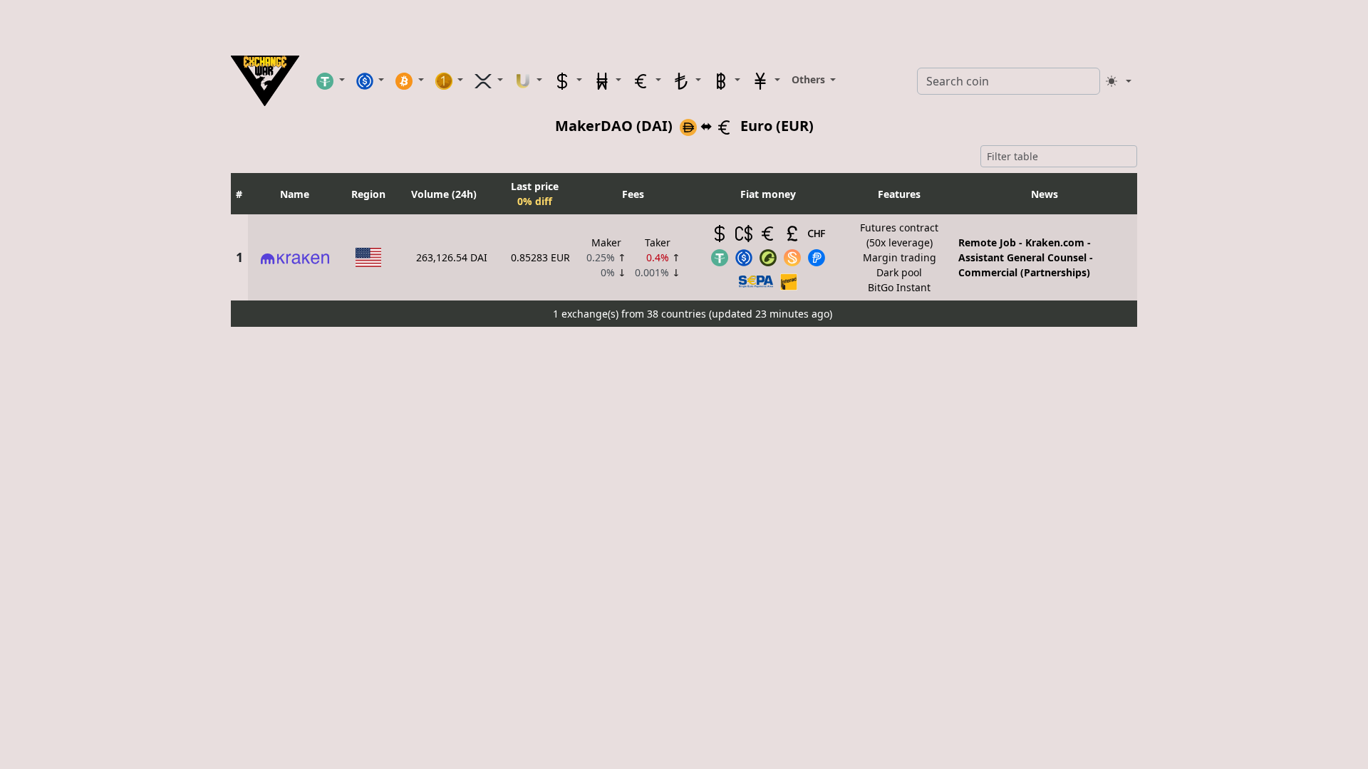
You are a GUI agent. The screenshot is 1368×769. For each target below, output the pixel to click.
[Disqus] (684, 511)
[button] (331, 80)
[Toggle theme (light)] (1118, 81)
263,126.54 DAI (451, 257)
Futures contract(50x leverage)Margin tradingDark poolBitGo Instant (899, 257)
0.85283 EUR (540, 257)
